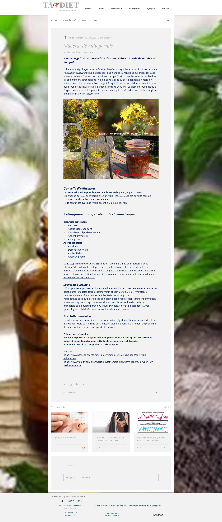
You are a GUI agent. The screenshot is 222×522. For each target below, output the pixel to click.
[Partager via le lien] (83, 384)
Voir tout (167, 407)
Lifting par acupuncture (65, 437)
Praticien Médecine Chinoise (70, 505)
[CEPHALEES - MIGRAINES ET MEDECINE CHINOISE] (111, 422)
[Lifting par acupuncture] (69, 422)
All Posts (54, 20)
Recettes (84, 20)
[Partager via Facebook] (64, 384)
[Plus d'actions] (157, 37)
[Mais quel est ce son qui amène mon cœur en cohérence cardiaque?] (152, 422)
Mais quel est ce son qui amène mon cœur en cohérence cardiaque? (151, 439)
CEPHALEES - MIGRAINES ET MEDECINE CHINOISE (111, 439)
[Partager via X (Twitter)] (71, 384)
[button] (150, 8)
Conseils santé (69, 20)
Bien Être (97, 20)
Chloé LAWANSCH (67, 10)
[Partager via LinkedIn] (77, 384)
